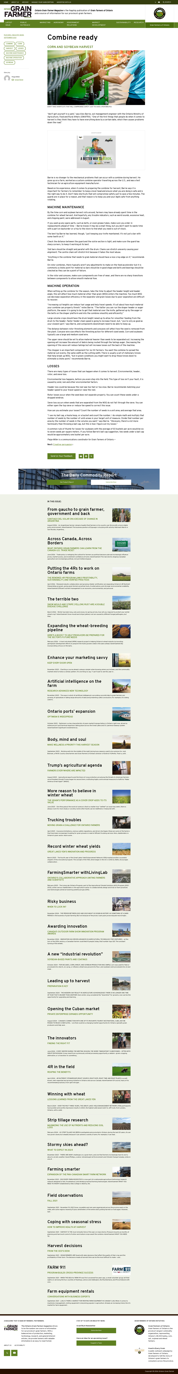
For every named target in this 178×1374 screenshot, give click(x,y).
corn (20, 44)
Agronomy (59, 22)
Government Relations (73, 23)
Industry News (18, 35)
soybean (9, 62)
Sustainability (123, 22)
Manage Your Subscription (43, 2)
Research (139, 22)
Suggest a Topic (96, 1343)
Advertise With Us (64, 2)
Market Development (99, 23)
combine (9, 44)
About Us (15, 2)
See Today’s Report (67, 482)
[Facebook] (86, 456)
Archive (25, 2)
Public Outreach (25, 23)
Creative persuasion (62, 444)
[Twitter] (91, 456)
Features (7, 35)
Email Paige (19, 80)
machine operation (14, 58)
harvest (9, 48)
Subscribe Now (111, 482)
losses (21, 48)
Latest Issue (8, 23)
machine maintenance (15, 53)
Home (6, 2)
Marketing (45, 22)
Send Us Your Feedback (61, 456)
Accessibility (19, 1345)
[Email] (81, 456)
